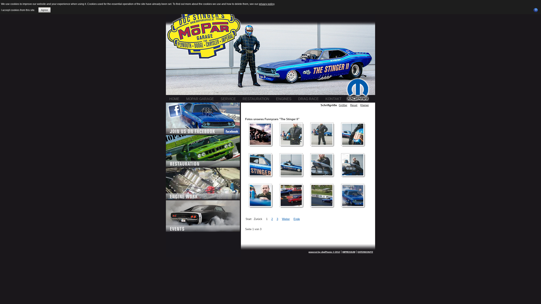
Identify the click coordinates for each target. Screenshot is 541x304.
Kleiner (364, 105)
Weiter (286, 219)
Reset (353, 105)
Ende (297, 219)
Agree (44, 10)
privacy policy (266, 4)
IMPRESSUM (348, 252)
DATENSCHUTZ (365, 252)
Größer (343, 105)
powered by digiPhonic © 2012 (324, 252)
